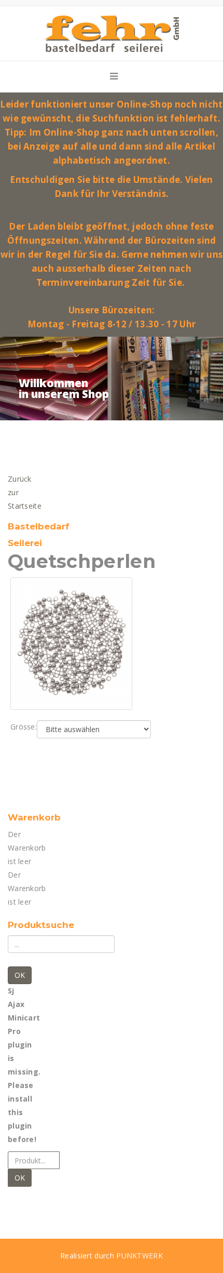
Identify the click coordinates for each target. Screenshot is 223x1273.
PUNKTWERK (139, 1256)
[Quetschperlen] (71, 642)
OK (20, 975)
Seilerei (25, 543)
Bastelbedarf (38, 526)
